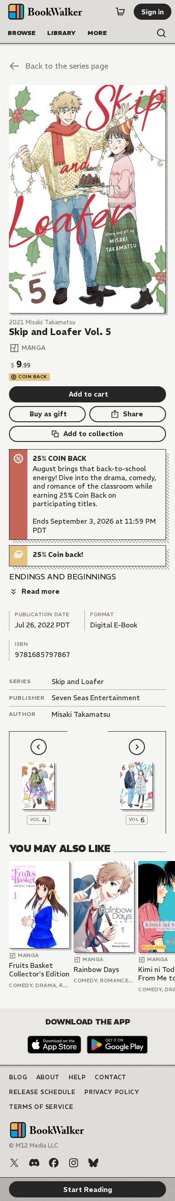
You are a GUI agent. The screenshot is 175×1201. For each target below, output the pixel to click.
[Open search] (161, 33)
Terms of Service (41, 1107)
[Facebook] (53, 1162)
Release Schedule (42, 1092)
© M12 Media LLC (33, 1145)
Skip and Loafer (78, 681)
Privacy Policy (111, 1092)
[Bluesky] (93, 1162)
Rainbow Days (96, 969)
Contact (111, 1077)
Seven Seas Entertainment (96, 697)
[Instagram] (73, 1162)
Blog (18, 1077)
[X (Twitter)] (14, 1162)
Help (77, 1077)
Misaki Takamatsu (81, 714)
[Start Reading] (87, 199)
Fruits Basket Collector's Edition (39, 970)
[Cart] (120, 12)
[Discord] (34, 1162)
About (48, 1077)
